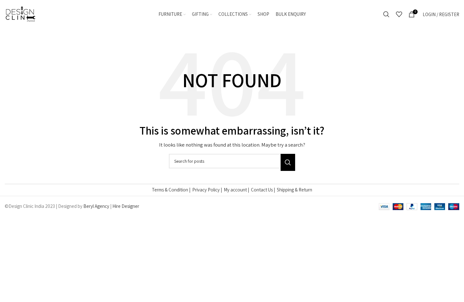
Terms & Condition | (172, 190)
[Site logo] (20, 14)
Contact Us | (264, 190)
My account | (237, 190)
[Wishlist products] (399, 14)
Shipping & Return (294, 190)
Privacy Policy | (208, 190)
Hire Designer (125, 206)
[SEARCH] (288, 162)
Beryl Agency (96, 206)
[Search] (386, 14)
